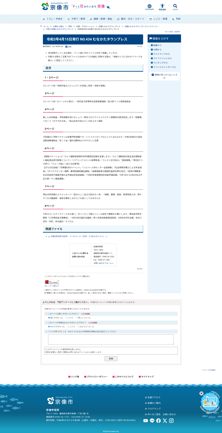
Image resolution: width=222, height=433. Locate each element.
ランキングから (160, 63)
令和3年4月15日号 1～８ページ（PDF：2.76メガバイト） (78, 236)
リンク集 (74, 376)
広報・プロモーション (85, 26)
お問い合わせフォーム (103, 263)
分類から (157, 49)
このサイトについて (124, 376)
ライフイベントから (162, 58)
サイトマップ (147, 376)
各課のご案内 (154, 403)
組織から (157, 45)
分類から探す (58, 26)
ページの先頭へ (210, 370)
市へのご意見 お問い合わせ (161, 414)
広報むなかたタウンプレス (109, 26)
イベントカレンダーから (164, 67)
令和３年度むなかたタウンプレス (59, 29)
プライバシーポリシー (96, 376)
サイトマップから (161, 54)
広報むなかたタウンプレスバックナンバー (141, 26)
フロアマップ (154, 408)
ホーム (46, 26)
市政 (70, 26)
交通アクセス (153, 397)
